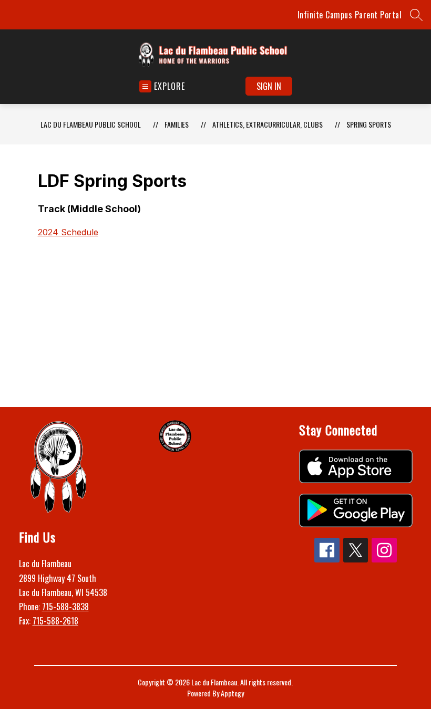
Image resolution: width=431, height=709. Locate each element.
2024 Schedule (68, 232)
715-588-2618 (55, 620)
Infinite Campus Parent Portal (349, 14)
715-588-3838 (65, 606)
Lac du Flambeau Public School (90, 124)
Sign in (268, 86)
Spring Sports (368, 124)
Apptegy (232, 692)
